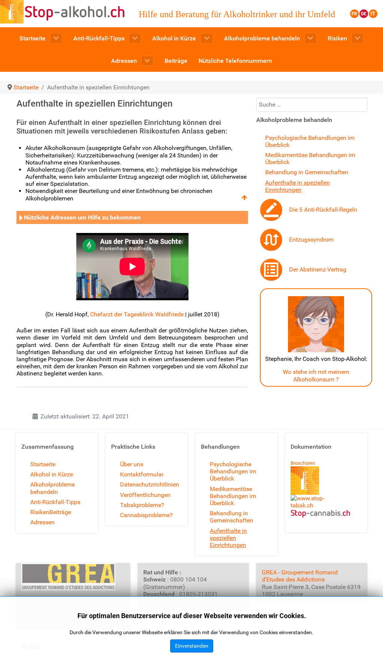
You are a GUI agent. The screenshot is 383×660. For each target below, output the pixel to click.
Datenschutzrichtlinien (149, 484)
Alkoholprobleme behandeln (52, 488)
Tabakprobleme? (142, 505)
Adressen (42, 522)
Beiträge (60, 512)
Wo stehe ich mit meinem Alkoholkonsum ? (316, 375)
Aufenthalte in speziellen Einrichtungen (297, 186)
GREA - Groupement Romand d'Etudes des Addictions (300, 576)
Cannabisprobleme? (146, 515)
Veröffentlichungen (145, 494)
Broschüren (303, 463)
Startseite (42, 464)
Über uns (131, 464)
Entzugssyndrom (311, 239)
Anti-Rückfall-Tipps (55, 502)
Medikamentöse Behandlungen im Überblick (233, 496)
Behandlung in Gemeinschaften (306, 172)
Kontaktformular (141, 474)
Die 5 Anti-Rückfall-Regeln (323, 209)
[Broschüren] (305, 480)
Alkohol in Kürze (51, 474)
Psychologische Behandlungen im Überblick (233, 471)
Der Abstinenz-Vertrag (317, 269)
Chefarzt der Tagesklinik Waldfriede (137, 314)
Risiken (39, 512)
